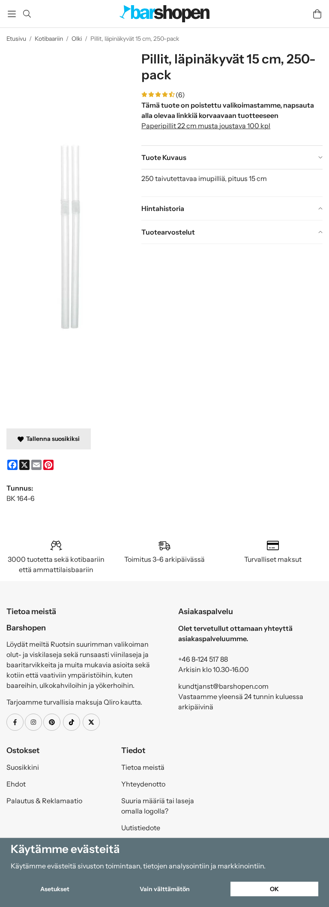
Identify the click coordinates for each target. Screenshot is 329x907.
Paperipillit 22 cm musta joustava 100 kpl (205, 125)
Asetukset (54, 889)
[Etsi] (26, 14)
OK (274, 889)
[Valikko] (11, 13)
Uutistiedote (140, 827)
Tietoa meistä (142, 767)
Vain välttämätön (165, 889)
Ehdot (16, 784)
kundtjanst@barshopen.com (223, 686)
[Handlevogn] (317, 13)
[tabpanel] (232, 182)
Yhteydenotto (143, 784)
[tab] (232, 157)
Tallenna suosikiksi (52, 439)
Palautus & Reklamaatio (44, 800)
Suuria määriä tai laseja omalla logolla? (157, 805)
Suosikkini (22, 767)
